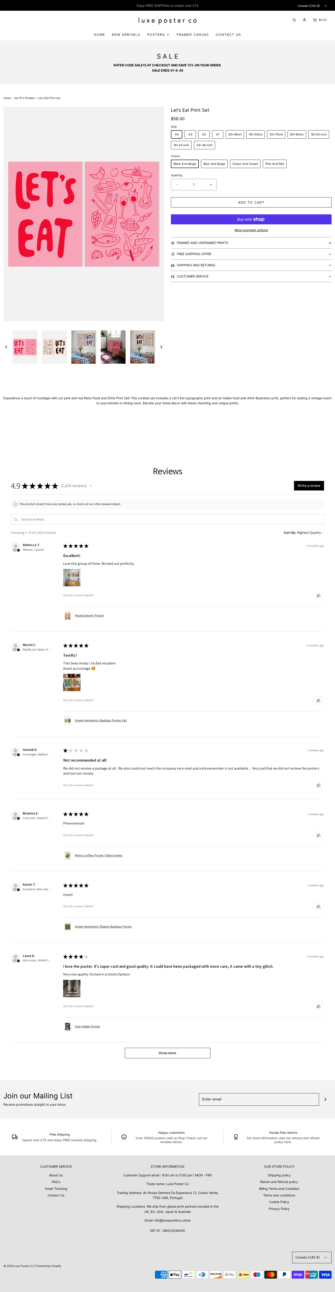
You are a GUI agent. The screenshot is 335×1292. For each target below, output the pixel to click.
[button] (6, 347)
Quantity (177, 175)
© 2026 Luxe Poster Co (18, 1266)
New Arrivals (126, 34)
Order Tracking (56, 1189)
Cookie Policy (279, 1202)
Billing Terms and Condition (279, 1189)
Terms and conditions (279, 1195)
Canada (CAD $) (309, 6)
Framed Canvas (193, 34)
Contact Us (228, 34)
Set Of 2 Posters (24, 98)
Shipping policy (279, 1175)
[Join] (325, 1099)
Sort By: (290, 532)
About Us (56, 1175)
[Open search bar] (294, 19)
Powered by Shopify (48, 1266)
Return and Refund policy (279, 1182)
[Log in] (304, 20)
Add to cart (251, 202)
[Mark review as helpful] (318, 595)
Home (99, 34)
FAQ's (56, 1182)
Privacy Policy (279, 1209)
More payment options (251, 230)
